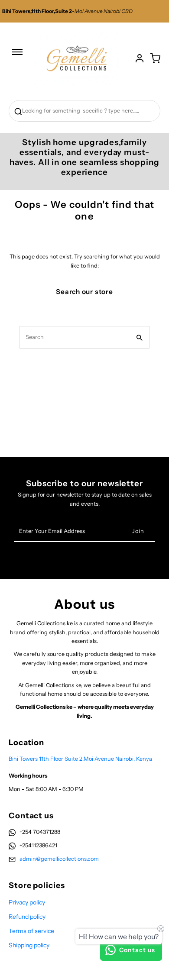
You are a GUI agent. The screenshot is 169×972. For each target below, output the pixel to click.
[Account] (139, 58)
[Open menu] (17, 56)
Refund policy (27, 916)
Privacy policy (27, 902)
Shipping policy (29, 945)
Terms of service (31, 931)
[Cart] (155, 58)
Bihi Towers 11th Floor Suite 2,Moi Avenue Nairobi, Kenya (80, 759)
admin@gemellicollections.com (59, 859)
